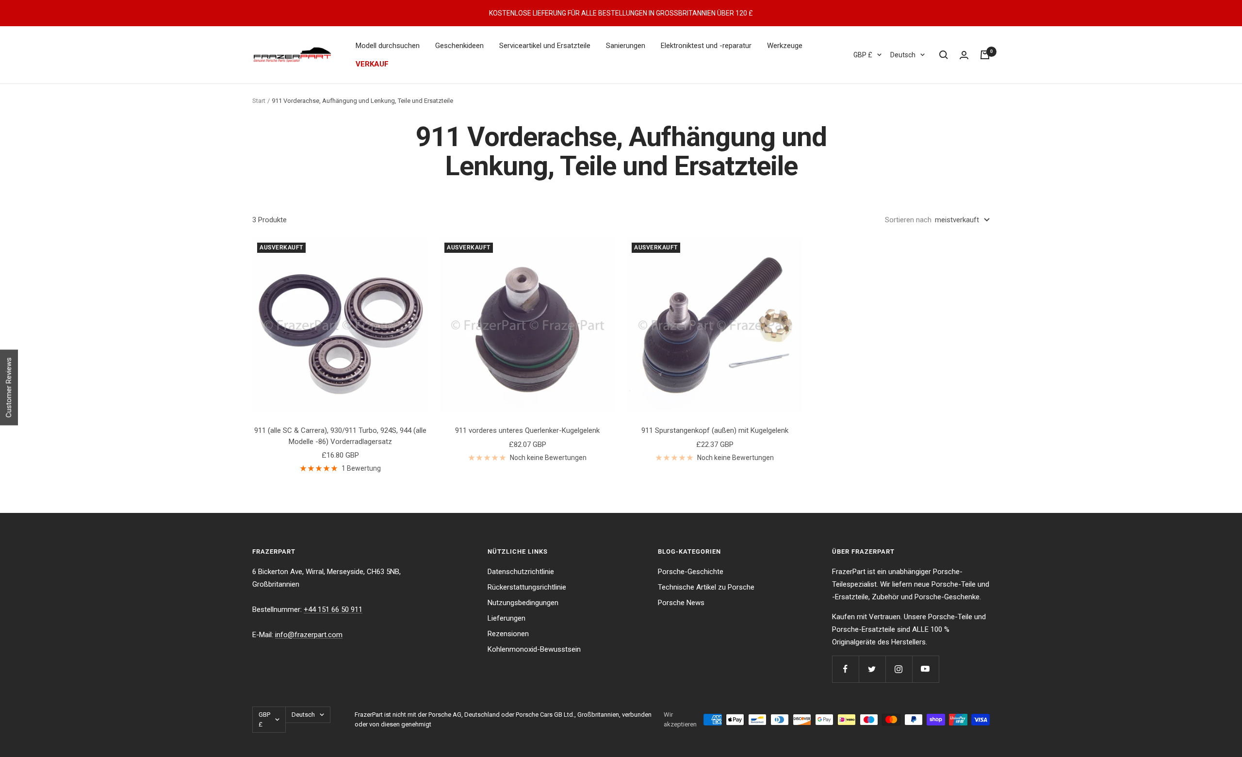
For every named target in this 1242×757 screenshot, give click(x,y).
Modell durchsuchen (388, 45)
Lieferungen (506, 618)
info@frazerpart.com (309, 634)
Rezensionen (508, 633)
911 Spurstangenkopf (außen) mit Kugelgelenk (714, 430)
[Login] (964, 55)
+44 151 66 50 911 (333, 609)
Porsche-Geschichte (690, 571)
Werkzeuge (784, 45)
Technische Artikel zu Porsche (706, 587)
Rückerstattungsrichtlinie (527, 587)
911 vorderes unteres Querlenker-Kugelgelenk (527, 430)
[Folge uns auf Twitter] (872, 669)
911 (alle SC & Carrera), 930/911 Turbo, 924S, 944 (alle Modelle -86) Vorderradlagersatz (340, 436)
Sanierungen (625, 45)
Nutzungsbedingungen (523, 602)
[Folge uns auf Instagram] (898, 669)
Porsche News (681, 602)
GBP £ (862, 55)
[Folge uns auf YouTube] (925, 669)
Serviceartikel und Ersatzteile (544, 45)
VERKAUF (372, 64)
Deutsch (902, 55)
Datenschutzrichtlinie (521, 571)
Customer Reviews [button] (8, 388)
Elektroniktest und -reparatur (706, 45)
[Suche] (943, 54)
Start (258, 100)
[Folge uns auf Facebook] (845, 669)
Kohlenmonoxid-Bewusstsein (534, 649)
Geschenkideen (459, 45)
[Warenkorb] (985, 54)
